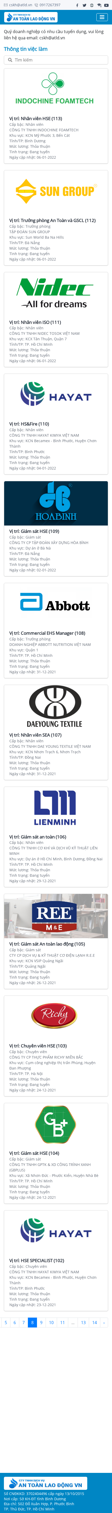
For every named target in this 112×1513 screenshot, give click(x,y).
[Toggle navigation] (102, 17)
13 (83, 1322)
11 (62, 1322)
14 (94, 1322)
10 (51, 1322)
